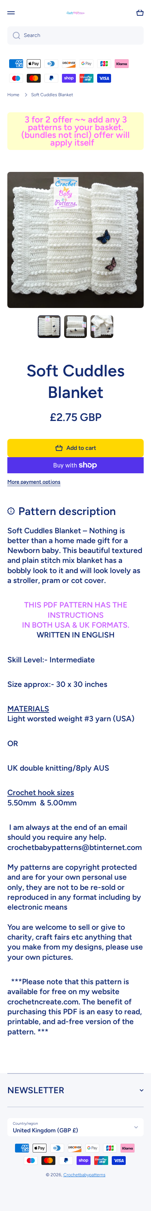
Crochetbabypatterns (84, 1174)
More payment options (33, 482)
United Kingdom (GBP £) (45, 1130)
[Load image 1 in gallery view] (49, 326)
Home (13, 94)
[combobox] (75, 35)
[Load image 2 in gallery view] (75, 326)
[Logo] (75, 13)
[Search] (13, 35)
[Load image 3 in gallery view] (102, 326)
